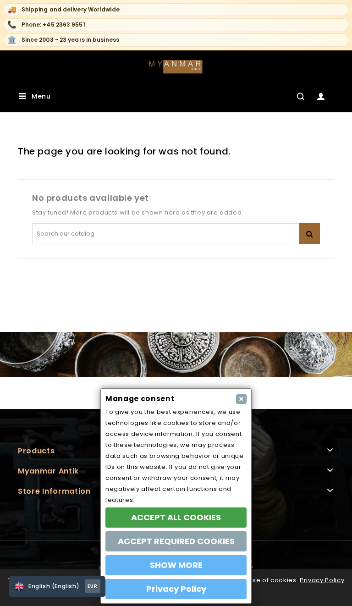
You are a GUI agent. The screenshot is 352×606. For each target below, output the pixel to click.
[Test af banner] (176, 354)
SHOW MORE (176, 565)
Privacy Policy (322, 580)
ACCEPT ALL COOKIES (176, 517)
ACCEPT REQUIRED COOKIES (176, 541)
